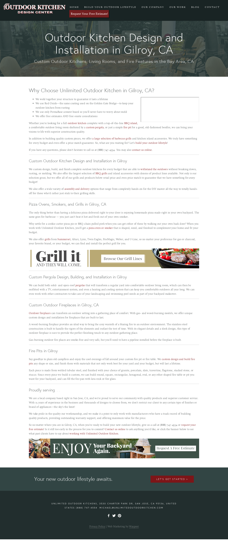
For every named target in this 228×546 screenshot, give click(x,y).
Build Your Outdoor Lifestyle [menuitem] (110, 7)
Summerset (63, 239)
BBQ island (130, 123)
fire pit (127, 127)
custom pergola (95, 127)
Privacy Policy (97, 526)
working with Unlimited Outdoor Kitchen (93, 433)
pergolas (80, 285)
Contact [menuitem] (212, 7)
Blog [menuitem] (195, 7)
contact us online (142, 149)
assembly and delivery (76, 188)
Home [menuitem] (74, 7)
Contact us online (115, 429)
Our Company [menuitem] (153, 7)
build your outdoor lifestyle (151, 142)
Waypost (134, 526)
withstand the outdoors (154, 169)
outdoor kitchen (77, 123)
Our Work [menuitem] (177, 7)
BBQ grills (101, 173)
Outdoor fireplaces (40, 313)
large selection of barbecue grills (113, 138)
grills (47, 239)
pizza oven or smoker (101, 227)
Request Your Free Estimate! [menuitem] (89, 14)
